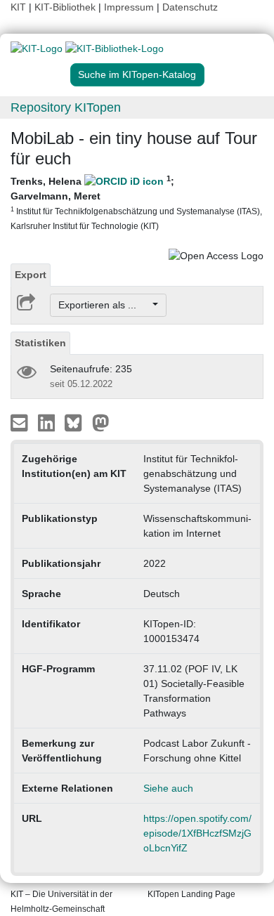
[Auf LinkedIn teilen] (48, 422)
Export (30, 274)
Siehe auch (168, 788)
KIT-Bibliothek (66, 7)
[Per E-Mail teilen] (21, 422)
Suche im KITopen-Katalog (137, 74)
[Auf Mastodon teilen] (101, 422)
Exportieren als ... (104, 304)
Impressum (129, 7)
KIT (18, 7)
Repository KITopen (66, 107)
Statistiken (40, 342)
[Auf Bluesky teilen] (77, 422)
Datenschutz (190, 7)
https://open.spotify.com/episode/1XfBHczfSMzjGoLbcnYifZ (197, 833)
